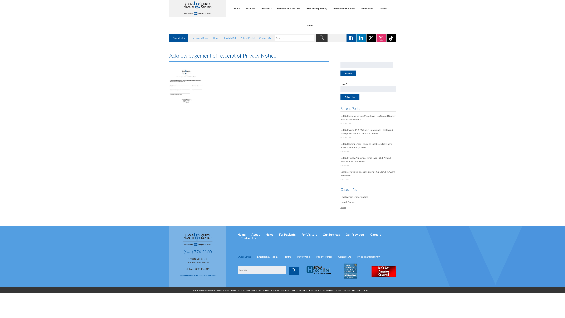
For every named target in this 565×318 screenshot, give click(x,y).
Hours (216, 38)
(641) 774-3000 (197, 251)
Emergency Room (199, 38)
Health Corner (347, 202)
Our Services (331, 234)
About (236, 8)
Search (348, 73)
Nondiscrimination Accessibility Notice (198, 275)
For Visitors (309, 234)
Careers (383, 8)
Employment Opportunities (354, 196)
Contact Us (265, 38)
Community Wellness (343, 8)
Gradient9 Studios (283, 290)
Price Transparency (316, 8)
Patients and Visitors (288, 8)
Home (242, 234)
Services (250, 8)
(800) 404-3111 (365, 290)
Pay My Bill (230, 38)
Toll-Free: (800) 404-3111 (197, 269)
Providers (266, 8)
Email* (343, 83)
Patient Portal (247, 38)
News (310, 25)
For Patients (287, 234)
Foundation (367, 8)
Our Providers (355, 234)
